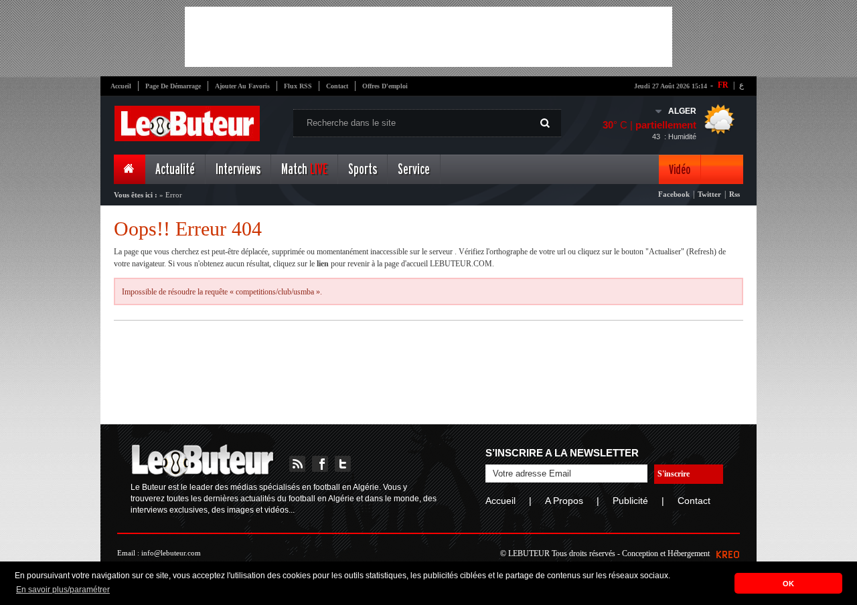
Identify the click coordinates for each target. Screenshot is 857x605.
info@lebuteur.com (171, 553)
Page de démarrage (173, 86)
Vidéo (679, 170)
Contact (337, 86)
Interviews (238, 169)
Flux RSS (298, 86)
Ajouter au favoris (242, 86)
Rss (734, 194)
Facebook (674, 194)
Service (414, 169)
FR (723, 85)
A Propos (564, 500)
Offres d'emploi (385, 86)
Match (304, 169)
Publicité (630, 500)
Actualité (175, 169)
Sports (362, 169)
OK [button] (788, 584)
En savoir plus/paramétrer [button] (63, 589)
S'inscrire (673, 474)
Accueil (120, 86)
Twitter (709, 194)
